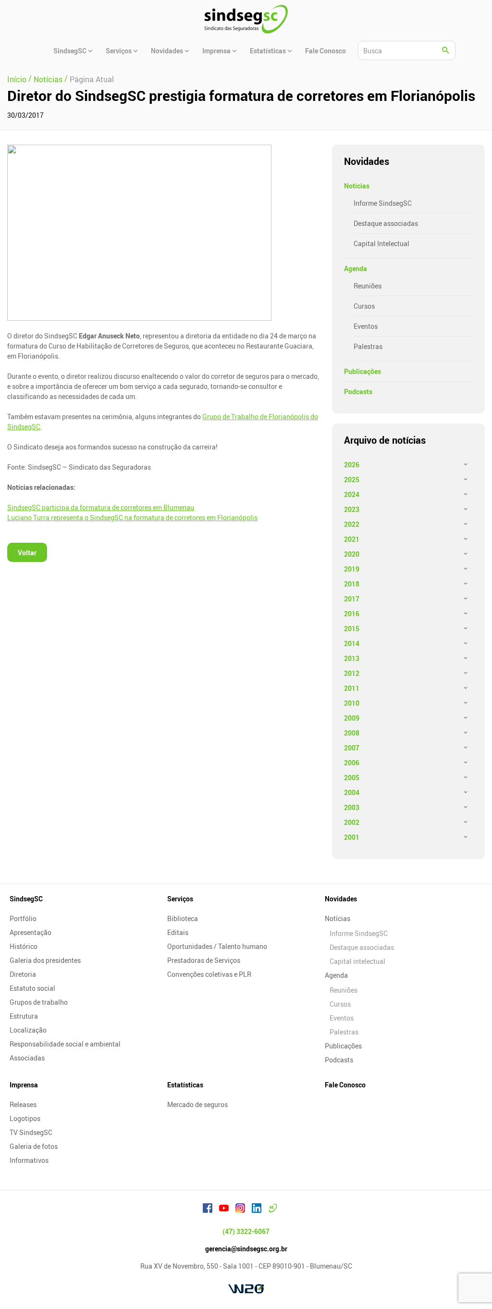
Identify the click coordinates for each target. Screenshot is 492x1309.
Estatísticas (185, 1084)
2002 (351, 822)
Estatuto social (32, 988)
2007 (351, 747)
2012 (351, 673)
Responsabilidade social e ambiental (65, 1043)
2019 (351, 568)
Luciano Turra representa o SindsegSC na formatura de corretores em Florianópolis (132, 517)
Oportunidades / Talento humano (217, 946)
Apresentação (30, 932)
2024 (351, 494)
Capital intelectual (357, 961)
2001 (351, 837)
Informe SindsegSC (383, 203)
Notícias (356, 185)
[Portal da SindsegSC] (273, 1209)
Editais (177, 932)
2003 (351, 807)
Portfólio (23, 918)
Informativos (29, 1160)
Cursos (364, 306)
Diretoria (23, 974)
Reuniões (367, 285)
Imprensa (24, 1084)
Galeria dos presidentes (45, 960)
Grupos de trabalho (39, 1002)
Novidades (341, 898)
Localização (28, 1030)
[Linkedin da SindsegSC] (256, 1209)
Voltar (27, 552)
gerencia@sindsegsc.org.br (246, 1248)
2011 (351, 688)
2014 (351, 643)
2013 (351, 658)
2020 (351, 554)
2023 (351, 509)
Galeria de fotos (34, 1146)
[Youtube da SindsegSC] (224, 1209)
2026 (351, 464)
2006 (351, 762)
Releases (23, 1104)
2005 (351, 777)
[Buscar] (445, 50)
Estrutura (24, 1016)
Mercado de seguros (197, 1104)
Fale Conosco (345, 1084)
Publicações (362, 371)
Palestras (368, 346)
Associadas (27, 1057)
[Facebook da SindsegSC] (207, 1209)
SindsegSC (26, 898)
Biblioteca (182, 918)
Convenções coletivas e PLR (209, 974)
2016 (351, 613)
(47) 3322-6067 (246, 1231)
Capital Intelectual (381, 243)
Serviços (180, 898)
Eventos (366, 326)
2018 (351, 583)
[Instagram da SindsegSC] (240, 1209)
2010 (351, 703)
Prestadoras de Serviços (203, 960)
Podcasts (358, 391)
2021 (351, 539)
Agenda (355, 268)
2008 (351, 732)
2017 (351, 598)
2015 (351, 628)
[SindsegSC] (246, 19)
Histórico (23, 946)
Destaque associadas (386, 223)
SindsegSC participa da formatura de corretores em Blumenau (100, 507)
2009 (351, 718)
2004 (351, 792)
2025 (351, 479)
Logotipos (25, 1118)
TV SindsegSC (31, 1132)
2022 (351, 524)
